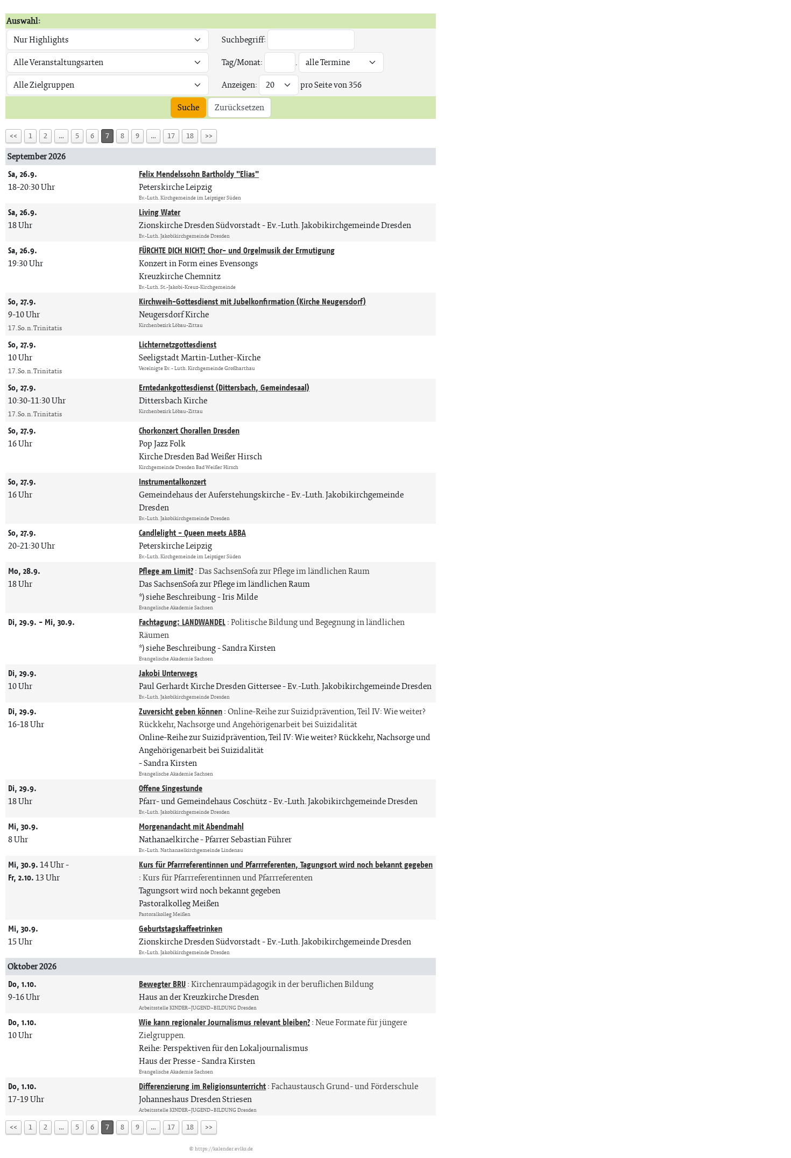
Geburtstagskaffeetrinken (180, 928)
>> (209, 136)
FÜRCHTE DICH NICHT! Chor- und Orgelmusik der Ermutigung (237, 250)
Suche (188, 107)
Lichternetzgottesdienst (177, 344)
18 (190, 136)
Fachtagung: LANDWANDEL (182, 622)
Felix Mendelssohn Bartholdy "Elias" (199, 174)
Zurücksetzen (239, 107)
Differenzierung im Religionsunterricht (202, 1086)
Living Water (159, 212)
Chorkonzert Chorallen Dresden (189, 430)
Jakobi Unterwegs (168, 673)
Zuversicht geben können (180, 711)
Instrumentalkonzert (172, 481)
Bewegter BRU (162, 984)
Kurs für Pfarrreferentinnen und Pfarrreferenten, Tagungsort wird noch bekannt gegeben (286, 864)
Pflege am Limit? (166, 571)
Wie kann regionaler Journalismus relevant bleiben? (224, 1022)
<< (13, 136)
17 (171, 136)
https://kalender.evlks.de (224, 1149)
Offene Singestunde (170, 788)
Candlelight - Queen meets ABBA (192, 532)
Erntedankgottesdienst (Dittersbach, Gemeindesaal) (224, 387)
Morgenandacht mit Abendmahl (191, 826)
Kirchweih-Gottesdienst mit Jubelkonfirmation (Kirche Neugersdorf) (252, 301)
